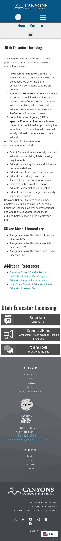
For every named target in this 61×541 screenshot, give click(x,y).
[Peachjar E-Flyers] (46, 519)
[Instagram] (38, 519)
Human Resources (31, 25)
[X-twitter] (15, 519)
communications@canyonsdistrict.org (27, 439)
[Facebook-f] (23, 519)
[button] (30, 34)
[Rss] (30, 524)
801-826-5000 (27, 435)
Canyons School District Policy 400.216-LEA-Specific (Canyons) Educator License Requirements (29, 276)
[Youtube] (30, 519)
